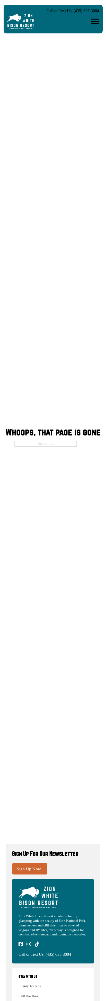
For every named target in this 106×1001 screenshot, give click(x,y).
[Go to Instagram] (28, 945)
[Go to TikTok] (37, 945)
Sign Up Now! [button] (29, 869)
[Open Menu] (95, 21)
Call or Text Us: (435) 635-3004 (73, 10)
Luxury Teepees (30, 986)
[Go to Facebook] (21, 945)
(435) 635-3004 (58, 954)
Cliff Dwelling (29, 996)
